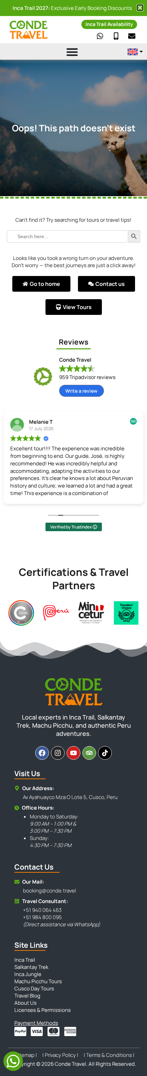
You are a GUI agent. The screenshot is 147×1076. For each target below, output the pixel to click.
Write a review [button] (81, 391)
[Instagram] (58, 753)
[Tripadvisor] (89, 753)
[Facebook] (42, 753)
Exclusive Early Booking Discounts (72, 8)
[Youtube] (73, 753)
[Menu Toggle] (62, 52)
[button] (140, 7)
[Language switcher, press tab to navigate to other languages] (135, 52)
